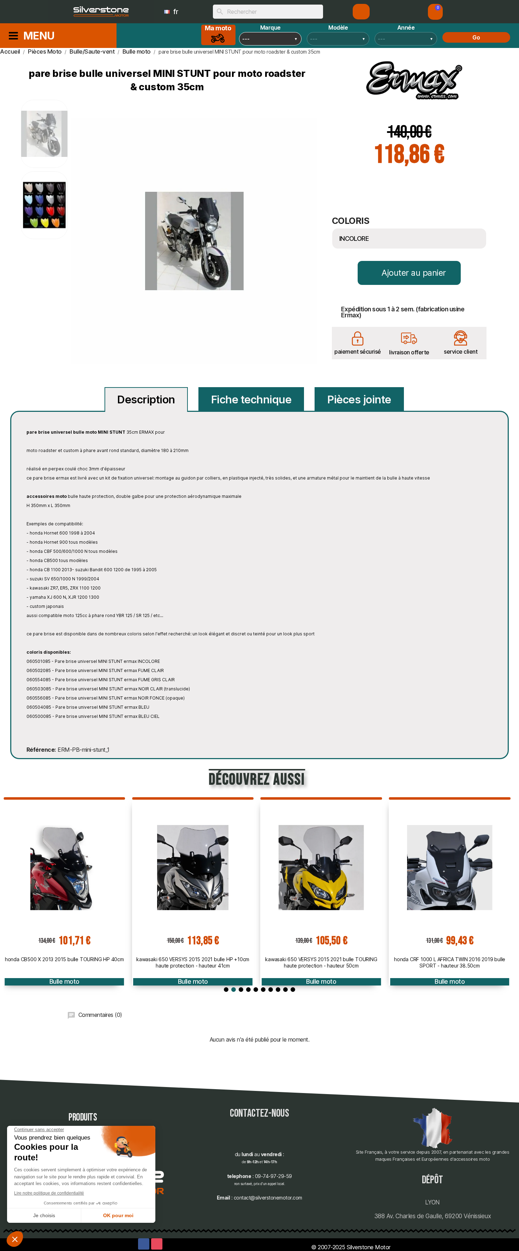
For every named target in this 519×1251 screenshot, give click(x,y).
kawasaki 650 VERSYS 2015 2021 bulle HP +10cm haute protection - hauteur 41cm (192, 962)
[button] (435, 12)
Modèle (338, 27)
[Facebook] (143, 1244)
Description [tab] (146, 399)
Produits (82, 1117)
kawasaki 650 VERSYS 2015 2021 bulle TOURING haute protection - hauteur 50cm (321, 962)
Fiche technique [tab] (251, 399)
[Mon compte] (361, 11)
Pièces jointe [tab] (359, 399)
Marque (270, 27)
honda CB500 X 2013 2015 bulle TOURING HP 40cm (64, 959)
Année (406, 27)
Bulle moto (64, 981)
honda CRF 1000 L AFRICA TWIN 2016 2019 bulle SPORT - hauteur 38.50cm (449, 962)
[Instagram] (156, 1244)
